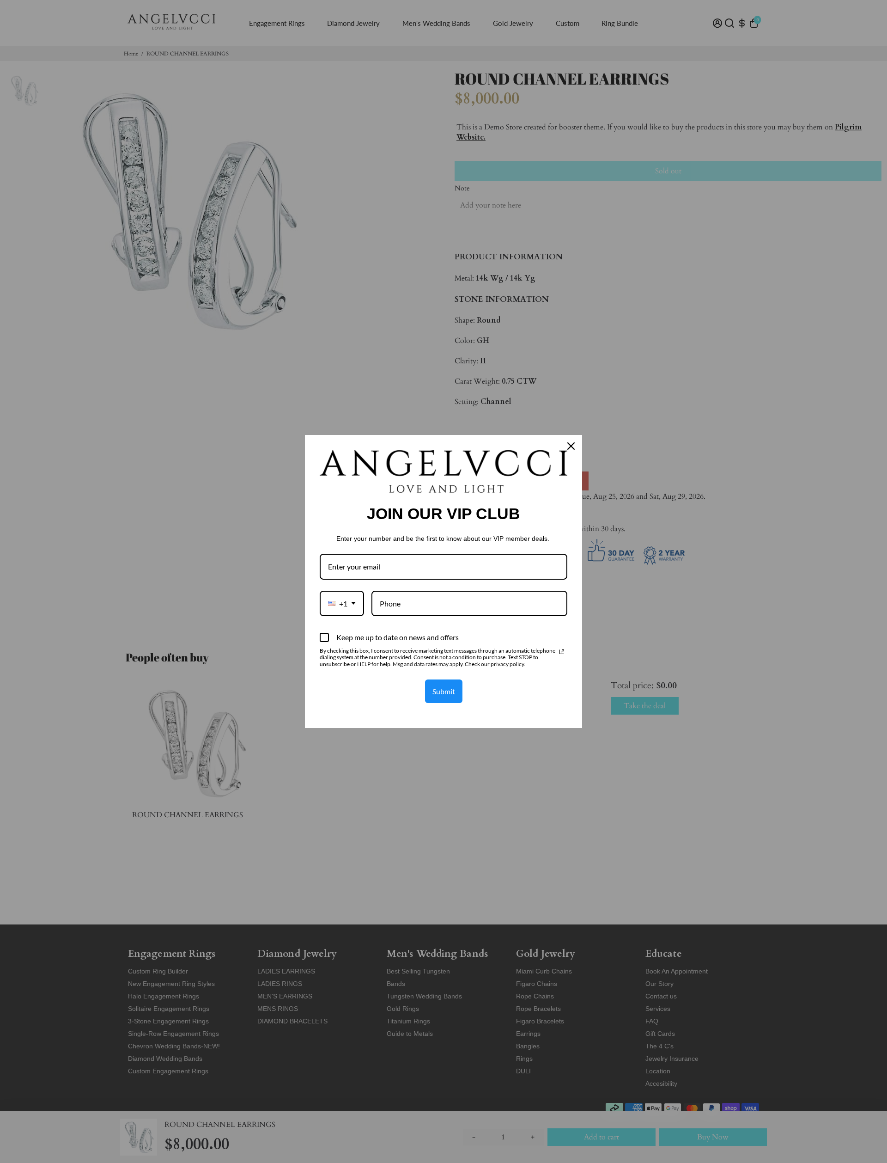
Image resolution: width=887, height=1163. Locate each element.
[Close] (571, 446)
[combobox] (342, 603)
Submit (443, 691)
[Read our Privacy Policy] (561, 651)
